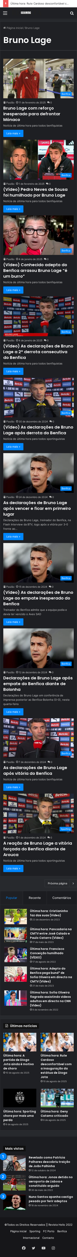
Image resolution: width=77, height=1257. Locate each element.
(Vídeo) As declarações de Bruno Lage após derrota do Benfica (38, 430)
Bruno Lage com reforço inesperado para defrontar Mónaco (31, 113)
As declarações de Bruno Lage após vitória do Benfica (35, 770)
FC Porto (48, 1231)
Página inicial (14, 27)
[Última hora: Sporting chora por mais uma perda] (19, 1098)
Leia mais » (13, 133)
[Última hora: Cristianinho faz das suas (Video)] (15, 916)
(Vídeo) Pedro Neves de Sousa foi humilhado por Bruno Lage (35, 192)
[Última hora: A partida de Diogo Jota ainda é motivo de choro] (19, 1042)
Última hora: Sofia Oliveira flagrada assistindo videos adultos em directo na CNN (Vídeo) (50, 998)
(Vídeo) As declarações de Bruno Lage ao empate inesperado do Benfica (38, 598)
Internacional (31, 1237)
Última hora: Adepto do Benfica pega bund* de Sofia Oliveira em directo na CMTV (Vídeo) (51, 974)
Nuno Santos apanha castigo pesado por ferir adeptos (51, 1199)
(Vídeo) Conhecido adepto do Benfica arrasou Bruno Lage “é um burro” (35, 270)
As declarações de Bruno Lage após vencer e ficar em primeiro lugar (37, 508)
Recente (35, 898)
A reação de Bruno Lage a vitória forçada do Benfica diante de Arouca (37, 849)
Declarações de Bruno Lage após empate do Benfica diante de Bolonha (38, 683)
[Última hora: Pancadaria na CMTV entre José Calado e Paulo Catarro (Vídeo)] (15, 934)
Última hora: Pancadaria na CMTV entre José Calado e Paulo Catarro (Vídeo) (51, 933)
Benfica (62, 1231)
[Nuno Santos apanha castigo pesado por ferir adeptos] (14, 1202)
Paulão (10, 102)
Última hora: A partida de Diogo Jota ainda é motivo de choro (18, 1061)
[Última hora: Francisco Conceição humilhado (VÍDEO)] (15, 954)
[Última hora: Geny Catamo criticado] (57, 1098)
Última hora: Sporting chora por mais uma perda (19, 1115)
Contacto (48, 1237)
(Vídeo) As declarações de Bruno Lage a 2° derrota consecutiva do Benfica (38, 351)
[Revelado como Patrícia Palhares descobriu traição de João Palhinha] (14, 1163)
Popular (11, 898)
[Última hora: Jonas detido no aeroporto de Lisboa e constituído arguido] (14, 1182)
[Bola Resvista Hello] (26, 13)
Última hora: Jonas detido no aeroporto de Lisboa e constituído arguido (51, 1181)
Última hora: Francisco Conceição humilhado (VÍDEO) (47, 953)
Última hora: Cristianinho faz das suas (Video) (49, 913)
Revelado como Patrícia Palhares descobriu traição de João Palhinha (49, 1161)
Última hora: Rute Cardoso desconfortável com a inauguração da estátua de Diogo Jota (56, 1066)
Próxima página (57, 883)
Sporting (34, 1231)
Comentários (61, 898)
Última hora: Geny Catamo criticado (54, 1113)
